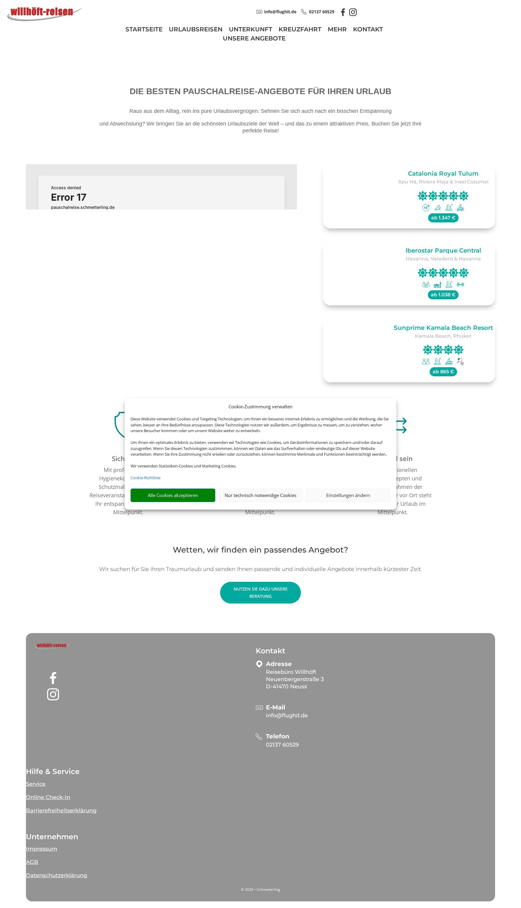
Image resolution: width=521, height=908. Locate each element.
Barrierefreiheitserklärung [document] (61, 810)
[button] (53, 646)
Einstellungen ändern (348, 495)
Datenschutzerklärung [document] (56, 875)
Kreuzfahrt (300, 30)
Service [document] (36, 784)
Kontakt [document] (270, 651)
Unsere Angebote (254, 39)
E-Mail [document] (275, 707)
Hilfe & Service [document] (53, 771)
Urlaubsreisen (196, 30)
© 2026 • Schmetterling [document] (260, 889)
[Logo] (45, 20)
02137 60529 (282, 744)
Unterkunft (250, 30)
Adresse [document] (279, 664)
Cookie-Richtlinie (145, 477)
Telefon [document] (277, 736)
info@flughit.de (287, 715)
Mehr (337, 30)
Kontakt (368, 30)
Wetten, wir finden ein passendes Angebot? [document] (260, 550)
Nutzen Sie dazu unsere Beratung (261, 592)
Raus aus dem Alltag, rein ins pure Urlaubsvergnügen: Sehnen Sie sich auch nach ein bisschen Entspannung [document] (260, 111)
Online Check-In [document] (48, 797)
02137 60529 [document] (321, 11)
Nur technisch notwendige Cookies (260, 495)
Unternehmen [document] (52, 836)
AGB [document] (32, 862)
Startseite (144, 30)
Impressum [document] (41, 849)
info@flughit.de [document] (280, 11)
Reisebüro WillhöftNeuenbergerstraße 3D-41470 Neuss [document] (295, 679)
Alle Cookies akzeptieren (173, 495)
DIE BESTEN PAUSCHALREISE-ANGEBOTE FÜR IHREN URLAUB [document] (260, 91)
